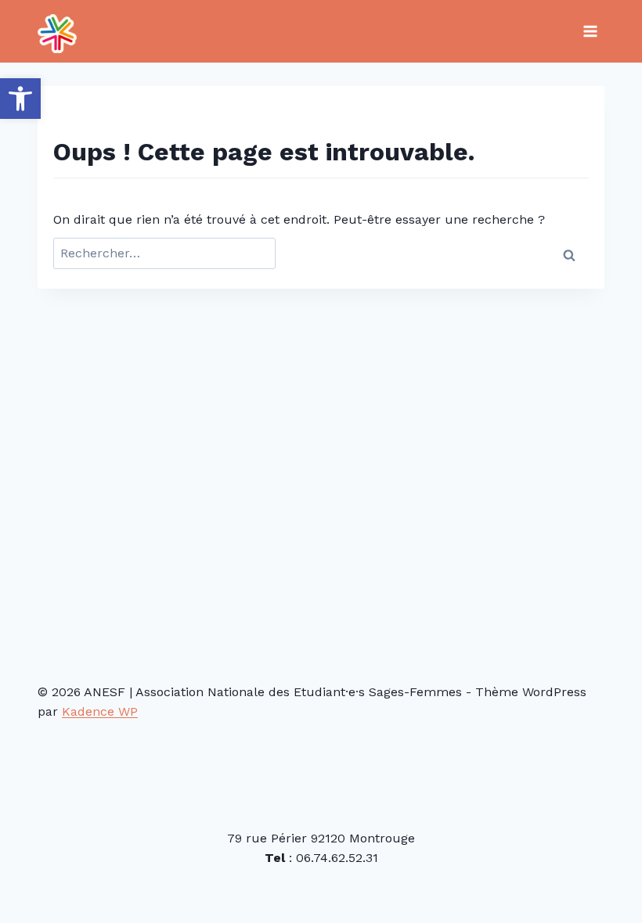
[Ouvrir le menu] (589, 31)
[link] (20, 98)
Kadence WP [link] (100, 711)
